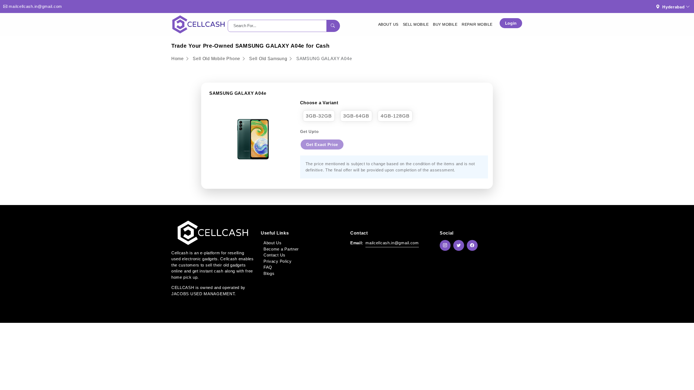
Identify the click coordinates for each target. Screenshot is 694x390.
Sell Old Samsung (268, 58)
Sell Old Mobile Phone (217, 58)
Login (511, 23)
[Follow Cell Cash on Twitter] (460, 245)
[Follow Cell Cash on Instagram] (446, 245)
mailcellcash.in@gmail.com (35, 6)
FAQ (268, 267)
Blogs (269, 273)
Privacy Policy (278, 261)
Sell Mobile (416, 24)
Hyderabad (673, 7)
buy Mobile (445, 24)
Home (178, 58)
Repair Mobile (477, 24)
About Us (388, 24)
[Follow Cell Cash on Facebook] (473, 245)
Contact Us (274, 255)
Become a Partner (281, 249)
